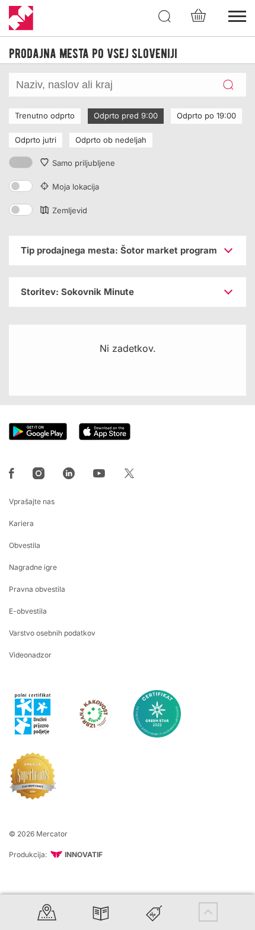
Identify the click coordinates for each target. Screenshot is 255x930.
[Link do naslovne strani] (21, 18)
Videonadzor (30, 654)
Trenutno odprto (45, 115)
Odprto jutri (35, 140)
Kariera (21, 523)
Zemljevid (69, 210)
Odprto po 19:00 (206, 115)
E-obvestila (28, 611)
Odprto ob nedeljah (110, 140)
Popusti (154, 912)
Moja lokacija (75, 186)
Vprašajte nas (32, 501)
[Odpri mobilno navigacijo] (237, 15)
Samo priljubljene (83, 163)
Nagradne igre (33, 567)
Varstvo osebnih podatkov (52, 632)
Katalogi (100, 912)
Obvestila (24, 545)
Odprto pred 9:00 (126, 115)
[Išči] (164, 16)
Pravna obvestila (37, 589)
